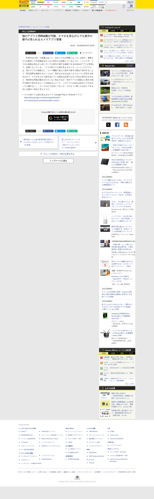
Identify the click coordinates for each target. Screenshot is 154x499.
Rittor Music (70, 428)
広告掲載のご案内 (55, 472)
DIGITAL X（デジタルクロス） (51, 446)
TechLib (91, 463)
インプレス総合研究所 (28, 439)
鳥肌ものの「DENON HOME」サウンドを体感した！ (121, 90)
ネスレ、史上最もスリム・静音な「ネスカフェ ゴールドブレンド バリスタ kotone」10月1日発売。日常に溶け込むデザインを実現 (122, 206)
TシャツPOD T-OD (74, 439)
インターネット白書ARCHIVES (31, 463)
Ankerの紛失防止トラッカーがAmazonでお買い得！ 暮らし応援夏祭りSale (122, 162)
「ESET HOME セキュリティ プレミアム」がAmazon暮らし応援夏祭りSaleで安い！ (122, 147)
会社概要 (97, 472)
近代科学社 (69, 456)
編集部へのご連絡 (69, 472)
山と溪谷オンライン (74, 449)
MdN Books (93, 452)
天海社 (112, 431)
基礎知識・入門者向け (72, 10)
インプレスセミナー (48, 442)
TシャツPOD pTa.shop (118, 452)
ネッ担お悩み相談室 (27, 449)
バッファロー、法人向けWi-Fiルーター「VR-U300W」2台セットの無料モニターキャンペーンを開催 (119, 47)
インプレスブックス (48, 455)
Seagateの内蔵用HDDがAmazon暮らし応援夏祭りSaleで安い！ (121, 316)
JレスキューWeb (94, 442)
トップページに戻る (58, 161)
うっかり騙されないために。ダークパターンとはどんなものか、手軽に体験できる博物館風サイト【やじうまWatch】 (119, 58)
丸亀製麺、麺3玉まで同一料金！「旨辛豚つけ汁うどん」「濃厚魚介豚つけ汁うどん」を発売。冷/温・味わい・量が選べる (118, 359)
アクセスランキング (112, 27)
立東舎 (70, 442)
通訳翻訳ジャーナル (95, 439)
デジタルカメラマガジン (29, 456)
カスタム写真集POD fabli (119, 455)
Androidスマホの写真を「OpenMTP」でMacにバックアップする (122, 278)
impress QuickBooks (116, 439)
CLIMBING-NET (73, 452)
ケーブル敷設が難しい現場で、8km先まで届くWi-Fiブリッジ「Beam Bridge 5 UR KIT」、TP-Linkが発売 (119, 36)
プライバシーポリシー (85, 472)
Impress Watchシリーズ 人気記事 (118, 350)
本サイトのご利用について (27, 472)
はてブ (62, 53)
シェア (50, 53)
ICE (109, 428)
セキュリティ (45, 10)
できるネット (25, 460)
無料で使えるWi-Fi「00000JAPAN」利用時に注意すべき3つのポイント (122, 395)
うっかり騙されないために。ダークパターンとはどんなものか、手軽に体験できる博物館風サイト (117, 182)
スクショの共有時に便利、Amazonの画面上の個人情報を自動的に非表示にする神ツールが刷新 (117, 294)
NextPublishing (46, 459)
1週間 (122, 31)
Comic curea (114, 435)
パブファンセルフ (116, 445)
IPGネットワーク (113, 449)
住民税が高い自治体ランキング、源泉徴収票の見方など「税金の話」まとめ (122, 412)
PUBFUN (111, 442)
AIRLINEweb (93, 431)
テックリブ (90, 460)
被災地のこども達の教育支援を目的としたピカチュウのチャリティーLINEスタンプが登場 (39, 142)
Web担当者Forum (27, 435)
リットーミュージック (75, 431)
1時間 (104, 31)
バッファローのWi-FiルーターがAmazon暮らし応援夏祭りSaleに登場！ (122, 333)
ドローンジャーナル (27, 446)
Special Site (110, 66)
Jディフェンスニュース (96, 435)
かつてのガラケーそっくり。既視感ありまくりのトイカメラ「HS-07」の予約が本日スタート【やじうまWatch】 (119, 42)
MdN (88, 449)
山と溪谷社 (69, 446)
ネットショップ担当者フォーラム (52, 435)
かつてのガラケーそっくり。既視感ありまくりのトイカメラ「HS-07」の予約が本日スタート (117, 194)
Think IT (23, 431)
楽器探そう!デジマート (75, 435)
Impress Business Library (50, 439)
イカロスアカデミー (95, 446)
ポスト (32, 53)
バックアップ (57, 10)
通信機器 (23, 10)
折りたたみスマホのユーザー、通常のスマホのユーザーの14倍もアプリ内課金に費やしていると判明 (117, 306)
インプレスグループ (109, 472)
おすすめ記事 (110, 388)
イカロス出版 (91, 428)
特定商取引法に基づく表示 (127, 472)
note (74, 53)
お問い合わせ (42, 472)
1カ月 (131, 31)
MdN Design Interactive (96, 456)
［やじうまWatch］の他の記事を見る (58, 154)
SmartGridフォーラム (48, 431)
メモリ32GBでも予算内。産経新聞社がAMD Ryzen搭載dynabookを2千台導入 (122, 99)
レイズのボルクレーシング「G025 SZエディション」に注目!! (122, 81)
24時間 (112, 31)
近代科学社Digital (73, 459)
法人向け (86, 10)
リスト (39, 53)
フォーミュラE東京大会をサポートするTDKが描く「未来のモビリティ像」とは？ (122, 73)
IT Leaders (24, 442)
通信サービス (33, 10)
